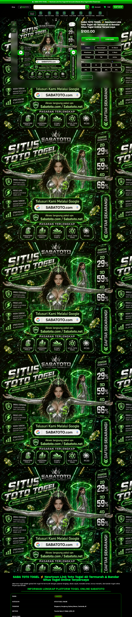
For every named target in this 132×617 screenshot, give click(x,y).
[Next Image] (73, 52)
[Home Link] (24, 7)
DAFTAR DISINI (90, 39)
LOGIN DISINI (109, 39)
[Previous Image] (21, 52)
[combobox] (59, 7)
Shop (13, 7)
